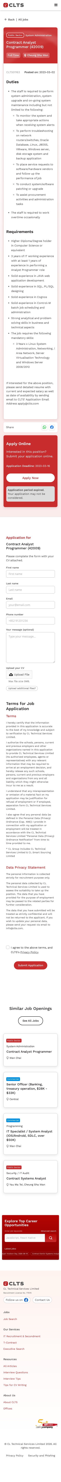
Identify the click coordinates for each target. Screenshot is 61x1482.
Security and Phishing (41, 1455)
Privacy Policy (29, 952)
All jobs (23, 19)
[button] (56, 5)
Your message (20, 629)
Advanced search (48, 1231)
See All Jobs (31, 1020)
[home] (14, 5)
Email (9, 598)
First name (12, 567)
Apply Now (30, 478)
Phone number (14, 614)
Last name (12, 583)
